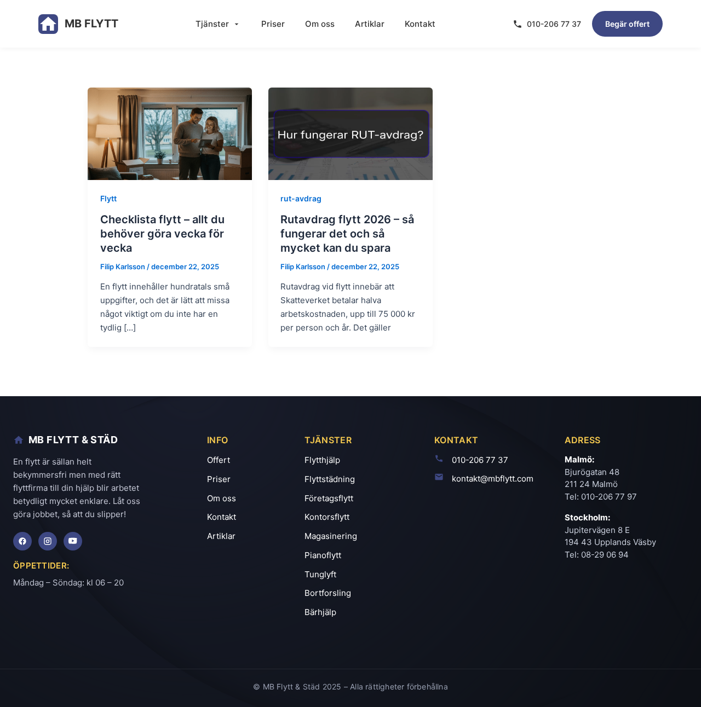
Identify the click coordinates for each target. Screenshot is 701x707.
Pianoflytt (322, 555)
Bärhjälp (320, 612)
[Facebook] (22, 541)
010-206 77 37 (554, 23)
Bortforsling (327, 593)
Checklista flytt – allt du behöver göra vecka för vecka (162, 233)
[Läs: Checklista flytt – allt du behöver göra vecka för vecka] (170, 133)
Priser (273, 24)
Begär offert (627, 23)
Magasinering (330, 536)
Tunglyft (320, 574)
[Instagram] (47, 541)
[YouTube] (73, 541)
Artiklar (369, 24)
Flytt (108, 198)
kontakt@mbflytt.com (492, 478)
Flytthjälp (322, 460)
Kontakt (420, 24)
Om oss (320, 24)
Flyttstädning (329, 479)
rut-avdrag (300, 198)
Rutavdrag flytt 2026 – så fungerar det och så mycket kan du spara (347, 233)
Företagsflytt (328, 498)
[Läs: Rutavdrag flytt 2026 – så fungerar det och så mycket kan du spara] (350, 133)
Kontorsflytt (326, 517)
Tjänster (212, 24)
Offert (218, 460)
